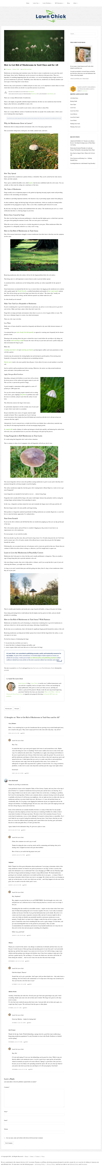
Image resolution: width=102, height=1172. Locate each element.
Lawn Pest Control (74, 117)
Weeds (52, 668)
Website (6, 1129)
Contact (37, 1156)
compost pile (9, 429)
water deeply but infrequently (25, 332)
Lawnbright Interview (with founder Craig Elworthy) (82, 163)
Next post (16, 708)
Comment (7, 1087)
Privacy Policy (51, 1164)
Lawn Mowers (73, 114)
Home (27, 3)
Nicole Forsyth (34, 93)
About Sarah (85, 78)
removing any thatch (27, 350)
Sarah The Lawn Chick (26, 69)
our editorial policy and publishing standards (43, 658)
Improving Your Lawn (33, 668)
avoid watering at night (17, 340)
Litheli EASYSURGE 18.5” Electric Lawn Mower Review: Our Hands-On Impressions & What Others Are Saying (82, 143)
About (75, 3)
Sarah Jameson (31, 91)
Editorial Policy (74, 1164)
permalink (6, 670)
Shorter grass (8, 362)
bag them (23, 394)
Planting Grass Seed (75, 123)
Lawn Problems (47, 3)
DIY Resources (59, 3)
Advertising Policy (40, 1164)
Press (43, 1156)
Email (6, 1120)
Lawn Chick (34, 683)
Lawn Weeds (19, 668)
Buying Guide (73, 101)
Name (6, 1111)
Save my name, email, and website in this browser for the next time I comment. (24, 1138)
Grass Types (73, 104)
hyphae (31, 183)
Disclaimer (84, 1164)
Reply (23, 733)
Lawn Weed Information (44, 668)
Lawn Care (36, 3)
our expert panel (53, 291)
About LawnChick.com (76, 78)
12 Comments (8, 69)
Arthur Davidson (50, 93)
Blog (68, 3)
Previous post (8, 708)
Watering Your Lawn (75, 127)
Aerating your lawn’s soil (11, 350)
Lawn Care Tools (74, 111)
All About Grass (74, 98)
